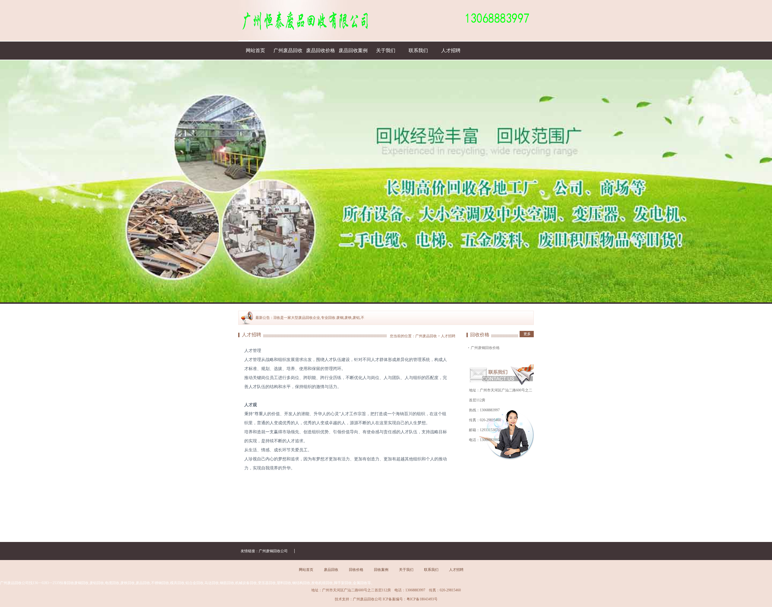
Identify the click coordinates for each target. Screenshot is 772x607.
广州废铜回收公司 (273, 551)
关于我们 (385, 50)
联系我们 (418, 50)
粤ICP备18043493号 (422, 599)
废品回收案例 (353, 50)
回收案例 (381, 570)
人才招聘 (450, 50)
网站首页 (255, 50)
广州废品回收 (288, 50)
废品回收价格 (320, 50)
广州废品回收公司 (367, 599)
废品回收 (331, 570)
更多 (527, 334)
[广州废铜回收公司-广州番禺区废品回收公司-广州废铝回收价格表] (294, 20)
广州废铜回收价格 (485, 348)
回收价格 (356, 570)
